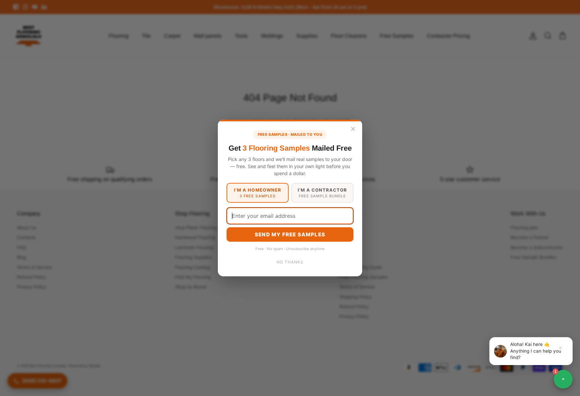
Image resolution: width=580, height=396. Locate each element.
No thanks (290, 262)
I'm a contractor (322, 192)
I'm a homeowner (257, 192)
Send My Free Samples (290, 234)
